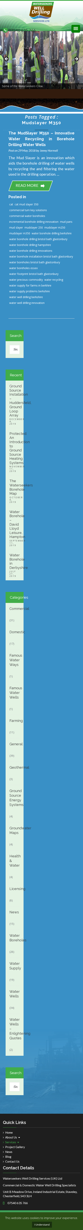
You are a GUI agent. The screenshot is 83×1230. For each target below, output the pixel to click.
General (14, 744)
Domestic (14, 632)
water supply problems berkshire (29, 291)
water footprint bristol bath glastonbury (33, 274)
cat (11, 204)
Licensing (14, 889)
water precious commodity (26, 279)
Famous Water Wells (14, 692)
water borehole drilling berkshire (52, 233)
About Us (11, 1137)
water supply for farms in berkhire (30, 285)
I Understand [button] (42, 1224)
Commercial (14, 609)
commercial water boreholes (27, 216)
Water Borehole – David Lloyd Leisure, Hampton (14, 524)
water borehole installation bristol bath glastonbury (41, 256)
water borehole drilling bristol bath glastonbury (38, 239)
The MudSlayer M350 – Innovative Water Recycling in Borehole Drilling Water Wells (41, 139)
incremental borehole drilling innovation (33, 222)
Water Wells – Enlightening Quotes (14, 1028)
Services (10, 1142)
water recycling (53, 279)
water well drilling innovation (27, 303)
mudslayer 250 (34, 227)
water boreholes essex (23, 268)
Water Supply (14, 965)
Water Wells (14, 993)
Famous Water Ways (14, 660)
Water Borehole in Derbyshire (14, 561)
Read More (27, 185)
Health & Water (14, 860)
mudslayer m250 (54, 227)
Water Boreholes (14, 937)
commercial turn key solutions (28, 210)
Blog (8, 1156)
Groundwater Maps (14, 830)
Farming (14, 721)
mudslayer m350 (19, 233)
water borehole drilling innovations (30, 250)
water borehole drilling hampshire (30, 245)
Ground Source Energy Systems (14, 798)
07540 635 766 (22, 30)
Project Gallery (15, 1147)
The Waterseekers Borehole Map (14, 487)
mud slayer (16, 227)
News (14, 912)
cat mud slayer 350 (26, 204)
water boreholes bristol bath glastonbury (34, 262)
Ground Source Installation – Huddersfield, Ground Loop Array (14, 400)
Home (9, 1132)
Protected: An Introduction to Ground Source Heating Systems (14, 448)
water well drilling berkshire (26, 297)
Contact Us (12, 1161)
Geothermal (14, 767)
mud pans (66, 222)
